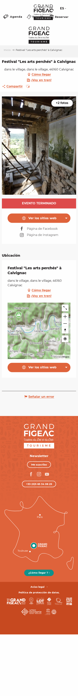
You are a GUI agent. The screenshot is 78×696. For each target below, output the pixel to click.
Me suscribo (39, 464)
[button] (51, 8)
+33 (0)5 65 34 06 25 (39, 483)
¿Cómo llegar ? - (39, 572)
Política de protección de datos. (39, 592)
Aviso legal (37, 586)
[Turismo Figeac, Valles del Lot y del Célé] (43, 15)
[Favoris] (42, 8)
